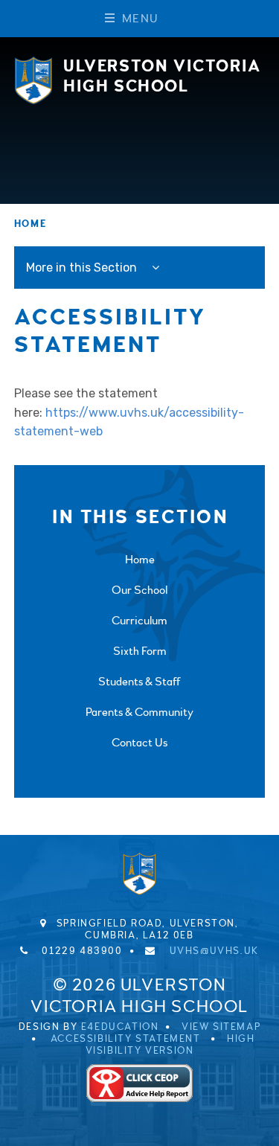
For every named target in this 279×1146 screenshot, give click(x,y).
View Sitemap (221, 1027)
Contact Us (139, 742)
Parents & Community (139, 712)
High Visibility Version (170, 1045)
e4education (120, 1027)
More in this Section (83, 267)
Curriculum (139, 620)
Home (30, 224)
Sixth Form (140, 651)
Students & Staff (139, 681)
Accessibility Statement (126, 1039)
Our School (139, 590)
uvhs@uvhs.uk (214, 951)
